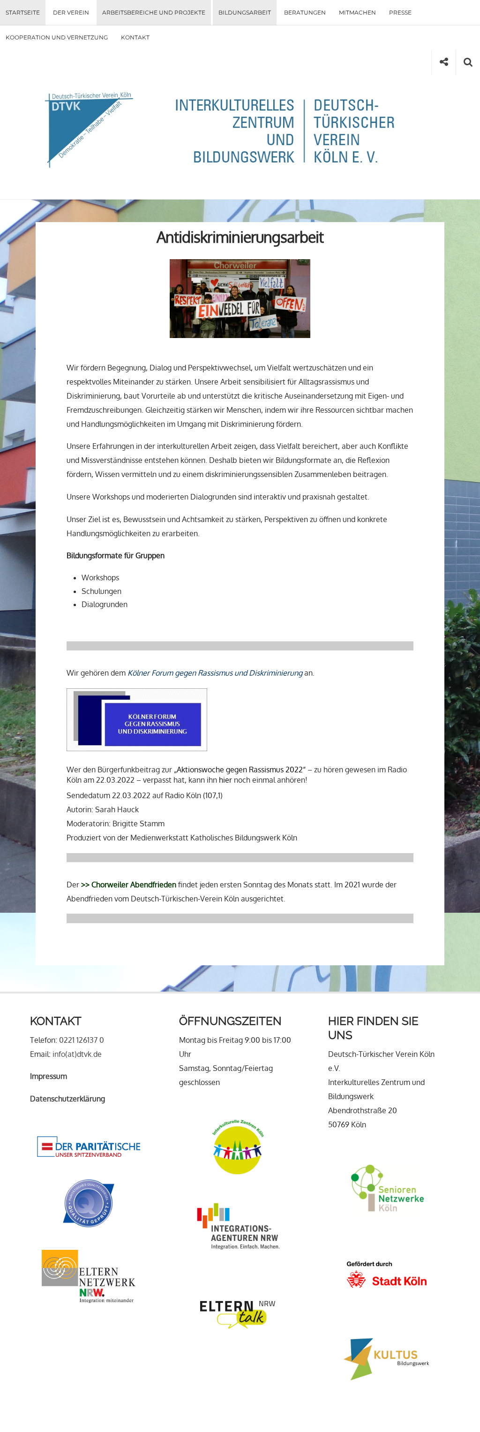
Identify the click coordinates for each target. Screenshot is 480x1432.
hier (225, 780)
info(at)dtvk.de (77, 1054)
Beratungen (305, 12)
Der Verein (71, 12)
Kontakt (135, 37)
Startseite (23, 12)
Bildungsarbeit (244, 12)
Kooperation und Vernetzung (57, 37)
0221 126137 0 (81, 1040)
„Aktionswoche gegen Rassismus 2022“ (240, 769)
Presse (400, 12)
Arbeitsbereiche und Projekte (153, 12)
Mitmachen (357, 12)
